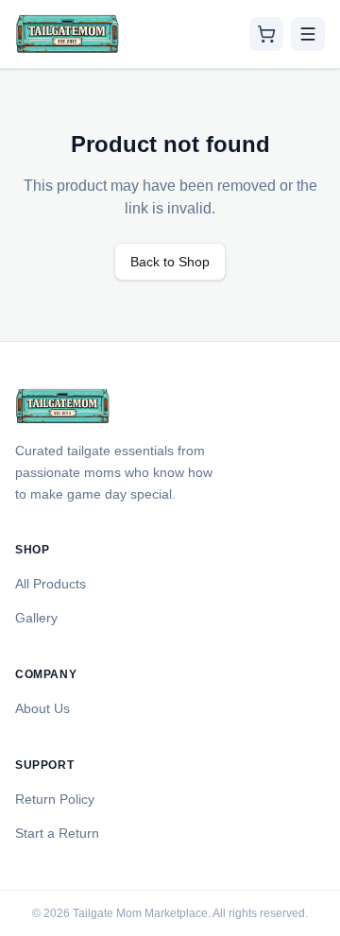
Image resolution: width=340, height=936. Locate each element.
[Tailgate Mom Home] (67, 34)
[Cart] (266, 34)
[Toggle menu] (308, 34)
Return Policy (54, 799)
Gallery (36, 617)
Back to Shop (170, 261)
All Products (50, 583)
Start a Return (57, 833)
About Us (42, 708)
